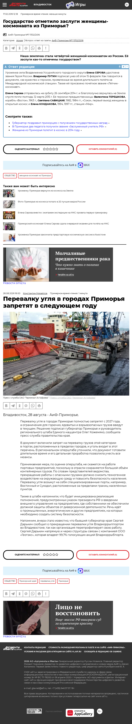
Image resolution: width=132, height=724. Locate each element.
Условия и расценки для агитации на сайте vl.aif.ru (52, 652)
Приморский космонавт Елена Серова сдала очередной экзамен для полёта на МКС (63, 223)
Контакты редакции (35, 647)
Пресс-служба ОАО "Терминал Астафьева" (73, 397)
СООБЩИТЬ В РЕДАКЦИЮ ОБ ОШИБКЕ (103, 652)
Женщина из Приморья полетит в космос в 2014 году (46, 130)
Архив (19, 40)
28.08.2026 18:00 (11, 293)
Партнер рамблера (54, 711)
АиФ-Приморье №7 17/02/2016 (67, 40)
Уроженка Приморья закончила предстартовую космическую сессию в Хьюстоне (62, 234)
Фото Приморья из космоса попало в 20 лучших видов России (51, 201)
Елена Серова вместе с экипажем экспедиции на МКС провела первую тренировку (62, 212)
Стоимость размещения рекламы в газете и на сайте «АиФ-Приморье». (86, 647)
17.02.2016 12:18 (10, 14)
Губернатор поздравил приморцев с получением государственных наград (59, 122)
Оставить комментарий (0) (103, 149)
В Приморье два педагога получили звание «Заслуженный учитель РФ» (58, 126)
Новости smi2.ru (14, 283)
